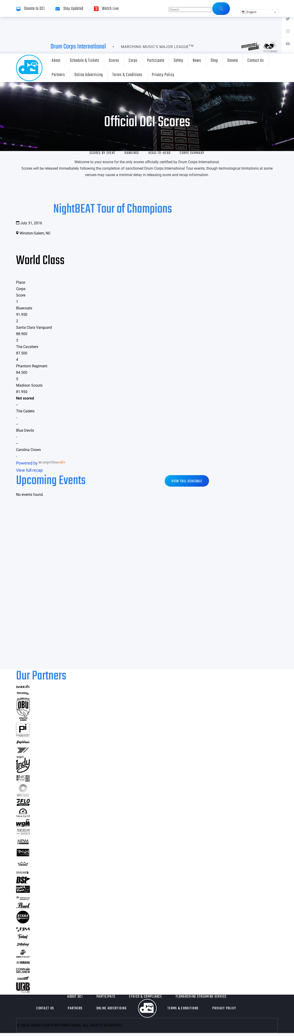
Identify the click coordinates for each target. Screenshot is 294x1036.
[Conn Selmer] (23, 971)
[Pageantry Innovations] (23, 735)
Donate (232, 60)
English (251, 12)
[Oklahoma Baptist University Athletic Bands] (23, 719)
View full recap (29, 470)
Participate (155, 60)
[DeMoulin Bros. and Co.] (23, 686)
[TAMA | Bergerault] (23, 922)
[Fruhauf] (23, 938)
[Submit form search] (221, 8)
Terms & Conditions (127, 74)
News (197, 60)
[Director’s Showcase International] (23, 882)
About (56, 60)
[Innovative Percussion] (23, 693)
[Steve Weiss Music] (23, 872)
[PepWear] (23, 742)
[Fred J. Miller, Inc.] (23, 930)
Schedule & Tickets (84, 60)
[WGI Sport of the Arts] (23, 825)
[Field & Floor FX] (23, 891)
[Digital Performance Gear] (23, 856)
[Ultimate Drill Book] (23, 991)
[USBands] (23, 978)
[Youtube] (288, 43)
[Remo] (23, 865)
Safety (178, 60)
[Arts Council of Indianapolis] (23, 795)
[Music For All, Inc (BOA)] (23, 815)
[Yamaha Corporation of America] (23, 963)
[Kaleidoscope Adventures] (23, 898)
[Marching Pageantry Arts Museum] (23, 843)
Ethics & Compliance (145, 997)
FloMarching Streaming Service (201, 997)
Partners (58, 74)
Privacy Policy (163, 74)
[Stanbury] (23, 945)
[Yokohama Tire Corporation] (23, 752)
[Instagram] (288, 31)
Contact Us (255, 60)
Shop (214, 60)
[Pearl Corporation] (23, 906)
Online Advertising (88, 74)
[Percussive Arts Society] (23, 834)
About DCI (75, 997)
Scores (114, 60)
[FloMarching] (23, 804)
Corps (133, 60)
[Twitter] (288, 18)
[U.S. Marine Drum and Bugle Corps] (23, 956)
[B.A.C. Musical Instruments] (23, 780)
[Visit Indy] (23, 771)
